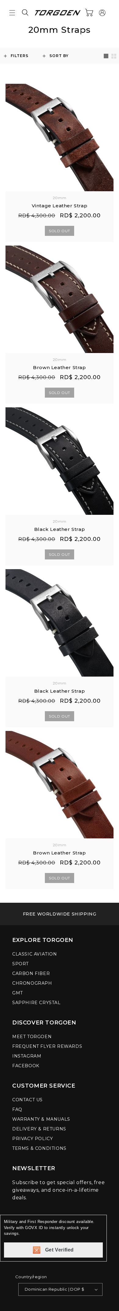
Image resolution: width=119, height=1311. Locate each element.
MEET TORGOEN (32, 1036)
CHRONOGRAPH (32, 983)
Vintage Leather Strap (60, 206)
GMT (17, 993)
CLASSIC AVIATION (34, 954)
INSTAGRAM (26, 1056)
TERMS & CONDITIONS (39, 1148)
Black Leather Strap (59, 529)
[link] (59, 914)
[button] (12, 12)
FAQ (17, 1109)
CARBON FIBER (31, 973)
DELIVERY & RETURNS (39, 1129)
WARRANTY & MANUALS (41, 1119)
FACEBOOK (25, 1065)
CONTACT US (27, 1099)
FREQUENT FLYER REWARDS (47, 1046)
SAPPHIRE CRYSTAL (36, 1002)
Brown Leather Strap (59, 367)
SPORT (20, 963)
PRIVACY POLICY (32, 1138)
